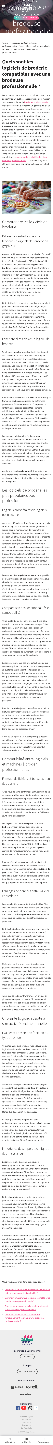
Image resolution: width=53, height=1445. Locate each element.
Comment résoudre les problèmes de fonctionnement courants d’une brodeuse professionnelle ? (24, 1318)
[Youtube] (24, 1408)
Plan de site (26, 1422)
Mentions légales (26, 1416)
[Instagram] (30, 1408)
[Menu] (3, 6)
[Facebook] (18, 1408)
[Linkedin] (36, 1408)
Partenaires (26, 1425)
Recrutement (26, 1419)
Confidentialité (26, 1428)
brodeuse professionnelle (36, 102)
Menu (3, 9)
